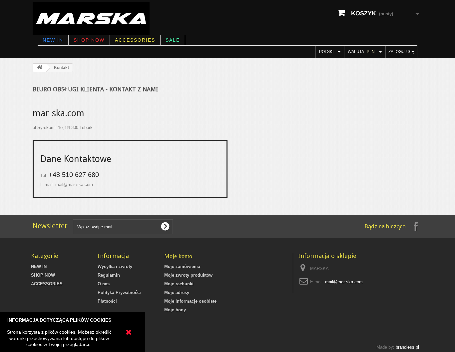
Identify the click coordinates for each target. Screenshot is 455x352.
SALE (173, 40)
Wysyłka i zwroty (115, 266)
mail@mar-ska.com (74, 184)
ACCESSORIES (135, 40)
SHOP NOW (89, 40)
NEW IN (53, 40)
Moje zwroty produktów (188, 275)
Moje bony (175, 309)
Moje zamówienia (182, 266)
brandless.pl (407, 347)
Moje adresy (176, 292)
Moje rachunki (179, 283)
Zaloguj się (401, 51)
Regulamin (109, 275)
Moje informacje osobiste (190, 301)
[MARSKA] (97, 18)
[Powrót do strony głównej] (39, 68)
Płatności (107, 301)
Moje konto (178, 256)
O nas (104, 283)
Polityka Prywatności (119, 292)
